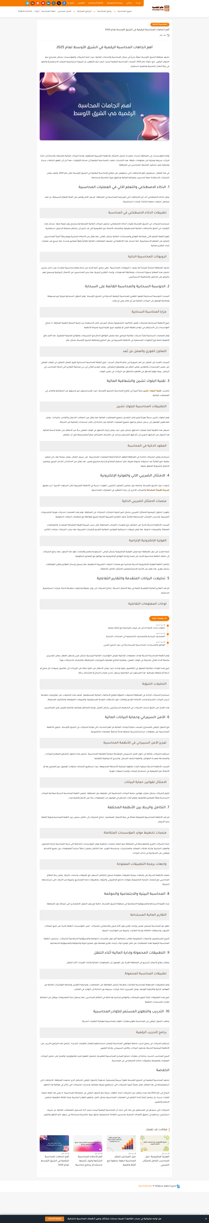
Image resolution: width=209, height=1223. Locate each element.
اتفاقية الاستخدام (96, 3)
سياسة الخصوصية (115, 3)
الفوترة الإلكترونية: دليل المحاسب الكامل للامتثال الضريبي (156, 1161)
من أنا (138, 3)
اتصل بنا (70, 3)
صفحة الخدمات (54, 1219)
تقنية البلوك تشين (152, 391)
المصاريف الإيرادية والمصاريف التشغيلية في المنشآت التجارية (135, 637)
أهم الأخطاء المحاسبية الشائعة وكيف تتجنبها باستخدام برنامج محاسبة (88, 1161)
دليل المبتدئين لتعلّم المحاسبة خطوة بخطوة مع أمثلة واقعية (121, 1161)
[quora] (33, 3)
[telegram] (27, 3)
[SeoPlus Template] (178, 1186)
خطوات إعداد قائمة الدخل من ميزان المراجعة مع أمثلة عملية (136, 628)
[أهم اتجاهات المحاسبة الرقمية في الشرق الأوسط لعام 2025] (54, 1143)
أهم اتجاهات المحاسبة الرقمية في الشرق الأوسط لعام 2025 (55, 1161)
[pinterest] (43, 3)
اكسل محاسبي (64, 11)
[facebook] (64, 3)
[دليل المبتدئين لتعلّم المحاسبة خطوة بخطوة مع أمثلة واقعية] (121, 1143)
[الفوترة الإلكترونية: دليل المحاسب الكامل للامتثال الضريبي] (154, 1143)
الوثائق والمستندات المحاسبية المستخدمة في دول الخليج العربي (134, 645)
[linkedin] (48, 3)
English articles (25, 11)
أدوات (36, 11)
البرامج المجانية (84, 11)
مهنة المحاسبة (48, 11)
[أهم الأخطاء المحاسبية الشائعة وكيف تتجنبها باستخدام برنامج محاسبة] (88, 1143)
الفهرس (81, 3)
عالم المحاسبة (145, 1186)
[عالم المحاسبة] (161, 8)
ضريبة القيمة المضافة (158, 490)
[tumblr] (54, 3)
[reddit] (38, 3)
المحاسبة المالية (160, 24)
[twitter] (59, 3)
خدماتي (129, 3)
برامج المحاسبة (104, 11)
